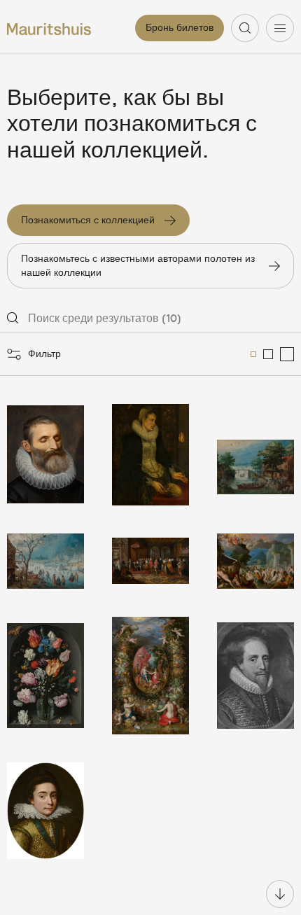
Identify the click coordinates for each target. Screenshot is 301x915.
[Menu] (280, 28)
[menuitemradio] (253, 354)
